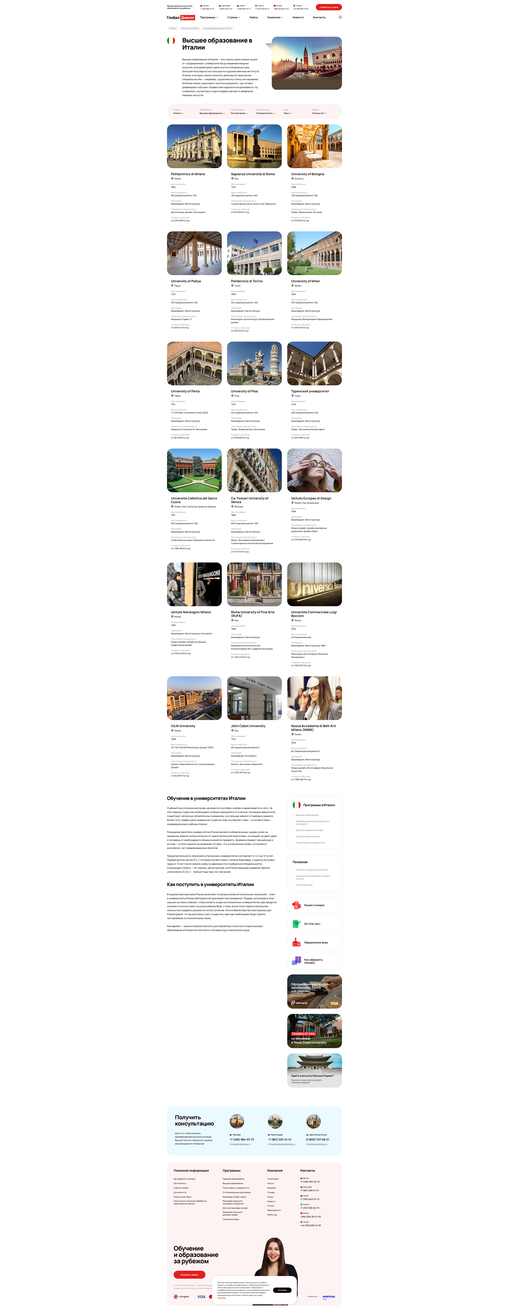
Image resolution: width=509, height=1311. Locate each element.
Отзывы (271, 1192)
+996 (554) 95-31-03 (281, 9)
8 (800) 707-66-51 (317, 1139)
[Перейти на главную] (181, 17)
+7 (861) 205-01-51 (225, 9)
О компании (273, 1179)
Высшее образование (307, 815)
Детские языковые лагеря (309, 830)
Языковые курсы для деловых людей (232, 1213)
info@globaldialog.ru (240, 1144)
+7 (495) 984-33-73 (207, 9)
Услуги (270, 1183)
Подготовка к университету (310, 842)
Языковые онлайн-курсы (234, 1197)
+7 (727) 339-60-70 (262, 9)
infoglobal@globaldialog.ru (281, 1144)
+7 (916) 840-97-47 (244, 9)
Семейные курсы (231, 1219)
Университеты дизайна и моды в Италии (313, 877)
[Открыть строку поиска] (340, 17)
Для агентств (180, 1192)
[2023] (329, 1296)
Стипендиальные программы (237, 1192)
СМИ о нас (272, 1214)
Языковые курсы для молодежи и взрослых (233, 1202)
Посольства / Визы (182, 1197)
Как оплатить (180, 1183)
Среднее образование (308, 836)
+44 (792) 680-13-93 (300, 9)
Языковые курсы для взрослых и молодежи (312, 823)
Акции (270, 1197)
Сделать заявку (181, 1188)
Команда (271, 1188)
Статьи (270, 1205)
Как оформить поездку (185, 1179)
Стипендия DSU (304, 885)
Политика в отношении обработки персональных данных (190, 1202)
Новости (271, 1201)
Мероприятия (274, 1210)
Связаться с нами (329, 7)
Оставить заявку (189, 1274)
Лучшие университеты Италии (312, 869)
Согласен (282, 1290)
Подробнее (221, 1298)
